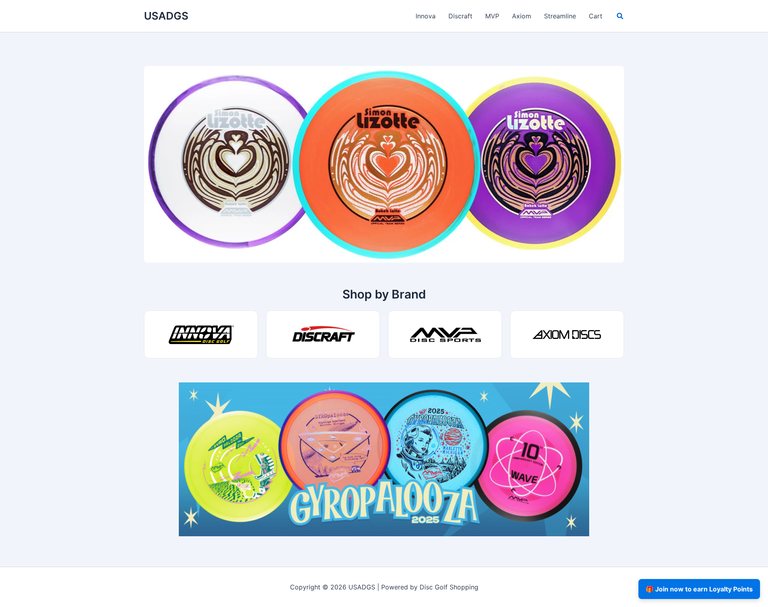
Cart (595, 16)
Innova (426, 16)
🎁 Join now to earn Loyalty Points (699, 589)
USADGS (166, 16)
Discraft (460, 16)
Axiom (521, 16)
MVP (492, 16)
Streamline (560, 16)
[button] (620, 17)
